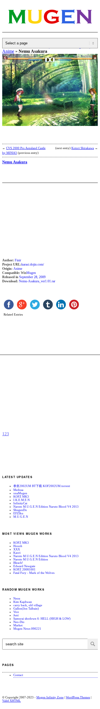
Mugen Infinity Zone (50, 697)
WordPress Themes (78, 697)
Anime (17, 269)
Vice (16, 611)
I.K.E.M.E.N (21, 500)
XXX (16, 549)
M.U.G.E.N (20, 516)
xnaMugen (20, 493)
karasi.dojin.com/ (32, 264)
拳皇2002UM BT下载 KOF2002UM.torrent (41, 486)
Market (17, 625)
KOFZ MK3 (21, 496)
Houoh (17, 546)
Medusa (18, 489)
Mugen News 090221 (27, 628)
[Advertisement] (46, 138)
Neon (16, 598)
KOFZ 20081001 (24, 569)
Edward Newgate (24, 566)
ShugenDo (20, 510)
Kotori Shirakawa (82, 148)
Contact (18, 675)
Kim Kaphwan (22, 601)
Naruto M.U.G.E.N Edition (30, 559)
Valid (11, 700)
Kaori (17, 552)
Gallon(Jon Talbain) (26, 608)
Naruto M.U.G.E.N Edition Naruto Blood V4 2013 (46, 506)
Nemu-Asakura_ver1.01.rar (37, 281)
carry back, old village (27, 605)
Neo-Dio (18, 622)
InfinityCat (20, 503)
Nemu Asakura (14, 162)
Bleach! (18, 562)
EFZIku (18, 513)
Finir (18, 260)
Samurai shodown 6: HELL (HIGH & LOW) (42, 618)
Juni (16, 615)
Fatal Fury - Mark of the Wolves (33, 572)
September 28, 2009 (32, 277)
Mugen (31, 273)
